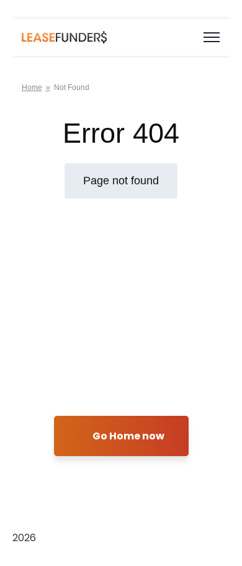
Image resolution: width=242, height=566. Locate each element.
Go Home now (127, 436)
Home (32, 87)
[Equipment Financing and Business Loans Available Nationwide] (64, 37)
